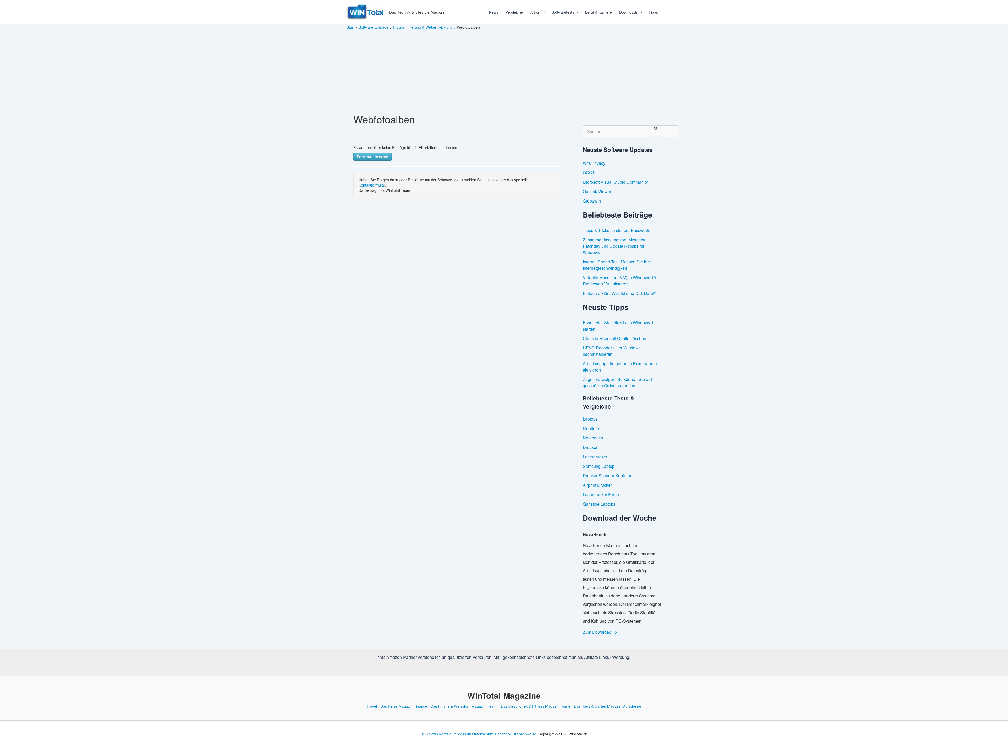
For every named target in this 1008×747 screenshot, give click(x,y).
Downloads (628, 12)
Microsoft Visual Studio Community (615, 182)
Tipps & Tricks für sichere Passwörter (617, 230)
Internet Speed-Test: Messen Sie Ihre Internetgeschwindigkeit (617, 265)
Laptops (590, 419)
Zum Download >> (600, 632)
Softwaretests (563, 12)
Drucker (590, 447)
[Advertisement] (504, 69)
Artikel (535, 12)
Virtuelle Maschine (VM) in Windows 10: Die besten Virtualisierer (620, 280)
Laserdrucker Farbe (601, 494)
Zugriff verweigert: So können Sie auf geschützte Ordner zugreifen (617, 382)
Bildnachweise (524, 734)
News (493, 12)
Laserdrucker (595, 457)
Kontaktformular (372, 185)
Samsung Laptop (599, 466)
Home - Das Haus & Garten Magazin (590, 706)
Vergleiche (514, 12)
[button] (542, 12)
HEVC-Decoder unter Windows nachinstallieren (612, 351)
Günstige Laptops (599, 504)
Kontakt (445, 734)
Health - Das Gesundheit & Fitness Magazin (523, 706)
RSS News (429, 734)
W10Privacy (594, 163)
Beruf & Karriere (598, 12)
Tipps (653, 12)
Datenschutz (482, 734)
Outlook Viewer (597, 191)
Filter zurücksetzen (372, 156)
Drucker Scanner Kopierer (607, 476)
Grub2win (592, 201)
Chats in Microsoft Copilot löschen (614, 338)
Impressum (462, 734)
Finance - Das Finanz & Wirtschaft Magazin (450, 706)
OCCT (589, 172)
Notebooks (593, 438)
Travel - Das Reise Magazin (390, 706)
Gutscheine (631, 706)
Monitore (591, 428)
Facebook (503, 734)
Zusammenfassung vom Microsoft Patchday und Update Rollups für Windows (614, 246)
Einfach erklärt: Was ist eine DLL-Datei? (619, 293)
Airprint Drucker (597, 485)
